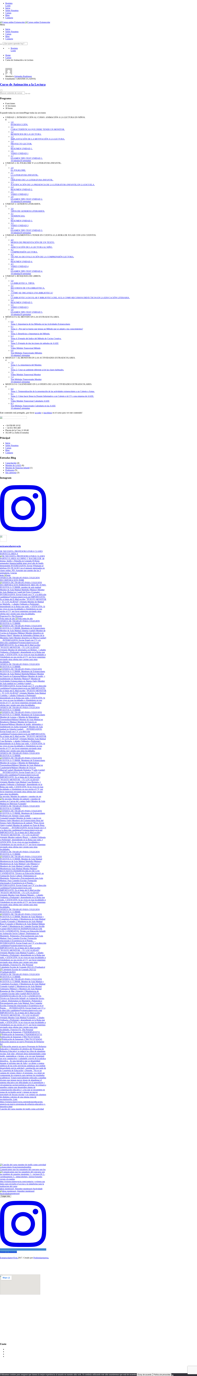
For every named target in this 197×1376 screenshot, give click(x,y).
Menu (2, 25)
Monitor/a (9, 76)
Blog (7, 15)
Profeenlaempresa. (41, 1258)
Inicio (7, 8)
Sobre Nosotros (11, 10)
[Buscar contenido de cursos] (26, 93)
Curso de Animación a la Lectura (23, 84)
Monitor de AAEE (13, 465)
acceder (38, 413)
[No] (172, 1375)
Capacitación (10, 463)
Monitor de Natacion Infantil (17, 468)
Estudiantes (10, 79)
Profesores (9, 470)
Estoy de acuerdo (144, 1375)
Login (7, 6)
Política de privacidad (162, 1375)
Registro (8, 3)
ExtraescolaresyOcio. (9, 1258)
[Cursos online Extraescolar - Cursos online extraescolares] (12, 22)
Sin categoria (10, 472)
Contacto (9, 18)
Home (8, 55)
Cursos (8, 13)
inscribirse (47, 413)
